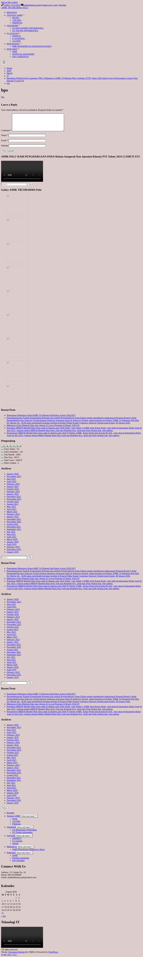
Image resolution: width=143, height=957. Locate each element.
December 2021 (14, 527)
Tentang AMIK (14, 15)
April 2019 (11, 544)
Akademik (12, 25)
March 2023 (12, 511)
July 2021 (11, 532)
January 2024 (13, 494)
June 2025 (11, 479)
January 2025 (13, 486)
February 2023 (13, 514)
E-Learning (18, 38)
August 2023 (12, 504)
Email (4, 140)
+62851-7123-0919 (12, 5)
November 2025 (14, 476)
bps (2, 97)
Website (4, 145)
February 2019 (13, 547)
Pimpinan (17, 23)
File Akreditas (20, 57)
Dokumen (12, 49)
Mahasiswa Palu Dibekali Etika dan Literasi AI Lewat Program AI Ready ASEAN (43, 425)
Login (55, 5)
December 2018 (14, 549)
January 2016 (13, 552)
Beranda (12, 12)
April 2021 (11, 537)
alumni (16, 41)
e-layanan (13, 33)
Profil (15, 18)
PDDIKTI (16, 36)
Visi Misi (16, 20)
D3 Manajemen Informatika (28, 28)
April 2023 (11, 509)
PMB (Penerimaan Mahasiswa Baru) (32, 46)
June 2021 (11, 534)
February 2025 (13, 484)
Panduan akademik (23, 54)
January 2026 (13, 474)
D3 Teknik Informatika (25, 30)
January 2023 (13, 516)
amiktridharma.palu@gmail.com (37, 5)
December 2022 (14, 519)
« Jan (3, 916)
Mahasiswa (13, 44)
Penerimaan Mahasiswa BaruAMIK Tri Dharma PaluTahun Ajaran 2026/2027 (41, 415)
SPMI (14, 51)
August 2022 (12, 524)
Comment (6, 130)
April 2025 (11, 481)
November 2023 (14, 499)
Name (4, 135)
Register (62, 5)
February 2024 (13, 491)
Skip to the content (9, 2)
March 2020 (12, 539)
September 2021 (14, 529)
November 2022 (14, 522)
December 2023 (14, 496)
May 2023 (11, 506)
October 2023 (13, 501)
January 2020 (13, 542)
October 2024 (13, 489)
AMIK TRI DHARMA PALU (14, 7)
